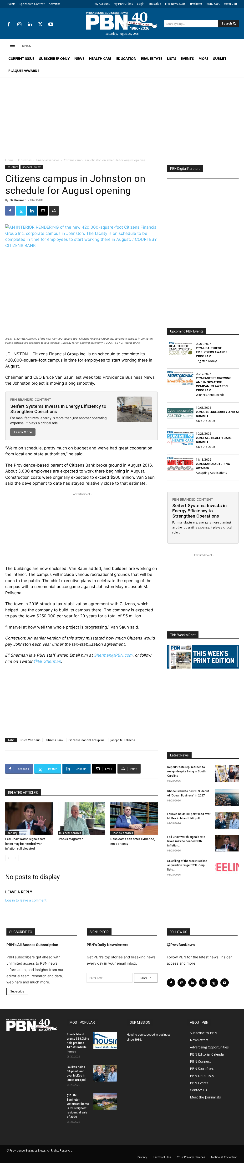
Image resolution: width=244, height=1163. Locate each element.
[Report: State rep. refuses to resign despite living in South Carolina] (227, 773)
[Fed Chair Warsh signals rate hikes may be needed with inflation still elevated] (29, 818)
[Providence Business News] (122, 21)
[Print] (54, 211)
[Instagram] (19, 24)
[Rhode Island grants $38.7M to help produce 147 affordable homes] (105, 1040)
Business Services (70, 833)
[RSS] (203, 982)
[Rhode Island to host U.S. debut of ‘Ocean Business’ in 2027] (227, 797)
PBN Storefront (202, 1068)
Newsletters (199, 1040)
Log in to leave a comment (25, 900)
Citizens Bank (54, 740)
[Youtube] (51, 24)
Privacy (142, 1157)
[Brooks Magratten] (81, 818)
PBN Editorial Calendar (207, 1054)
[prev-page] (8, 858)
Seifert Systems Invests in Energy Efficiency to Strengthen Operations (58, 408)
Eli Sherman (18, 200)
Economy (12, 833)
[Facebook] (9, 24)
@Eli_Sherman (47, 661)
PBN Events (199, 1083)
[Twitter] (40, 24)
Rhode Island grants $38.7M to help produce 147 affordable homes (78, 1043)
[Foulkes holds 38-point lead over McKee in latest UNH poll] (227, 820)
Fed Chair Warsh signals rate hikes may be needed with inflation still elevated (25, 843)
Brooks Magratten (70, 839)
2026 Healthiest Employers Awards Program (211, 352)
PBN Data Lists (202, 1075)
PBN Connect (200, 1061)
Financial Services (47, 160)
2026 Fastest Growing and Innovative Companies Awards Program (214, 384)
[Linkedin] (30, 24)
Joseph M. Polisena (122, 740)
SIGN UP (146, 977)
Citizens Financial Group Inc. (86, 740)
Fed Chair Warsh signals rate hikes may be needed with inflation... (186, 841)
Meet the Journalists (205, 1097)
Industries (24, 160)
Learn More (23, 432)
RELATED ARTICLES (23, 793)
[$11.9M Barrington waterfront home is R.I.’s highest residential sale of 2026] (105, 1101)
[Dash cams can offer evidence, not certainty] (134, 818)
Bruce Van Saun (30, 740)
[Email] (43, 211)
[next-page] (16, 858)
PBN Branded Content (30, 399)
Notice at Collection (224, 1157)
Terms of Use (162, 1157)
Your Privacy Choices (191, 1157)
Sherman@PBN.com (113, 655)
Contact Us (198, 1090)
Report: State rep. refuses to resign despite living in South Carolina (186, 771)
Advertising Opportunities (209, 1047)
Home (9, 160)
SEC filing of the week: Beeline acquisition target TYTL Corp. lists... (187, 865)
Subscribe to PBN (203, 1033)
